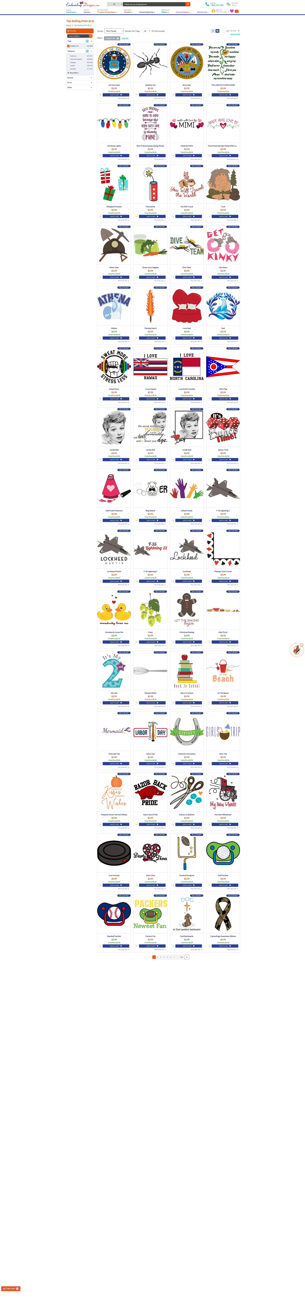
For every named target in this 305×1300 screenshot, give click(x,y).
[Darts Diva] (150, 853)
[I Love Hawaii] (150, 367)
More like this (123, 98)
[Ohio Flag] (223, 367)
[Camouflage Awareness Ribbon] (223, 914)
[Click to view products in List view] (213, 31)
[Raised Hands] (187, 488)
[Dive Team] (187, 245)
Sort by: (100, 31)
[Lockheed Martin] (114, 549)
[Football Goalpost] (187, 853)
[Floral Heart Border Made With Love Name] (223, 123)
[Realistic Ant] (150, 63)
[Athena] (114, 306)
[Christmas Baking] (187, 610)
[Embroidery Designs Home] (82, 4)
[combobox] (154, 4)
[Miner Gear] (114, 245)
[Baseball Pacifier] (114, 914)
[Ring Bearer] (150, 488)
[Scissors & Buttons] (187, 792)
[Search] (187, 4)
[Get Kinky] (223, 245)
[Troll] (223, 184)
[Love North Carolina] (187, 367)
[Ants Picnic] (223, 610)
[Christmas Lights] (114, 123)
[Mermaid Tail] (114, 731)
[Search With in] (90, 36)
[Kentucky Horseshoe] (187, 731)
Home (68, 25)
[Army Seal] (187, 63)
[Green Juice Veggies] (150, 245)
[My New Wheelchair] (223, 792)
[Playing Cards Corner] (223, 549)
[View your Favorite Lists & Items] (232, 11)
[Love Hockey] (114, 853)
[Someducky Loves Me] (114, 610)
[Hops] (150, 610)
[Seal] (223, 306)
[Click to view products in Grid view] (217, 31)
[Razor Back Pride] (150, 792)
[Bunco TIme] (223, 427)
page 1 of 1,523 (231, 31)
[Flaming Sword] (150, 306)
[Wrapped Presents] (114, 184)
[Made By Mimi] (187, 123)
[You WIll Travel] (187, 184)
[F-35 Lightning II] (223, 488)
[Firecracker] (150, 184)
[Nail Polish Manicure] (114, 488)
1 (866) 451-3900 (216, 5)
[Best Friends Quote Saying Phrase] (150, 123)
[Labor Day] (150, 731)
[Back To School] (187, 671)
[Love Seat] (187, 306)
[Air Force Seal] (114, 63)
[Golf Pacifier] (223, 853)
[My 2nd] (114, 671)
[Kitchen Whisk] (150, 671)
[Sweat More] (114, 367)
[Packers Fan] (150, 914)
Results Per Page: (132, 31)
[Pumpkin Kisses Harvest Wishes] (114, 792)
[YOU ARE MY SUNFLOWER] (223, 63)
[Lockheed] (187, 549)
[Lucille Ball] (114, 427)
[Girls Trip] (223, 731)
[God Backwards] (187, 914)
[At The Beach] (223, 671)
